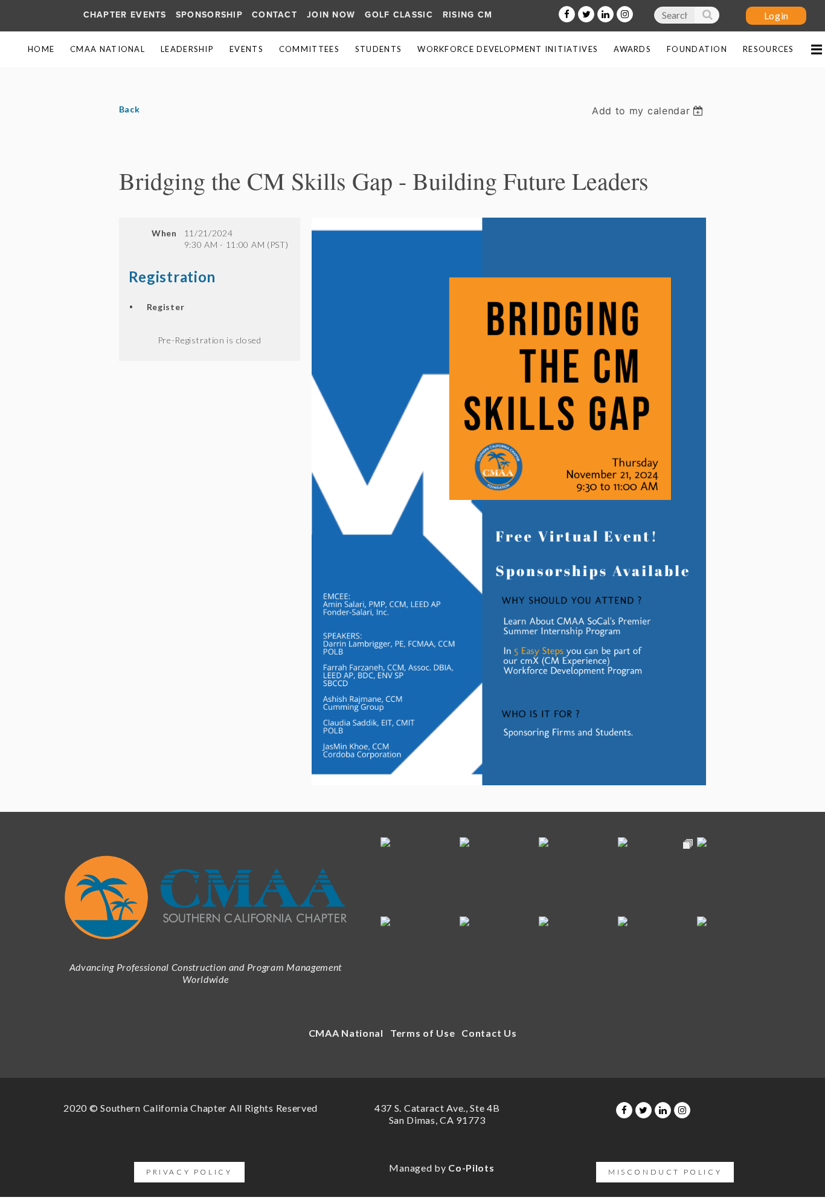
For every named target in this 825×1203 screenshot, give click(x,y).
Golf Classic (399, 15)
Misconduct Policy (665, 1171)
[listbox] (649, 110)
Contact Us (488, 1033)
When (164, 233)
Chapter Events (125, 15)
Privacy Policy (189, 1171)
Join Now (331, 15)
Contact (274, 15)
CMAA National (346, 1033)
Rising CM (468, 15)
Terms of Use (422, 1033)
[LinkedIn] (605, 14)
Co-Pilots (471, 1167)
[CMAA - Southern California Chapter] (205, 946)
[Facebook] (567, 14)
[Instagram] (625, 14)
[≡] (816, 49)
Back (129, 109)
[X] (586, 14)
